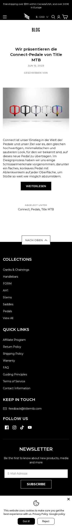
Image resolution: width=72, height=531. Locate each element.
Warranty (9, 360)
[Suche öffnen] (53, 17)
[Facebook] (7, 429)
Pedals (35, 209)
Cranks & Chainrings (16, 269)
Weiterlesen (36, 186)
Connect (24, 209)
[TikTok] (22, 429)
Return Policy (12, 346)
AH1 (5, 290)
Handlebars (10, 276)
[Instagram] (14, 429)
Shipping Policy (13, 353)
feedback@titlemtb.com (25, 408)
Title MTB (47, 209)
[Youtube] (30, 429)
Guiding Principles (15, 374)
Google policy (57, 514)
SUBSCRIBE (36, 484)
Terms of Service (14, 381)
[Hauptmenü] (5, 17)
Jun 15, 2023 (36, 65)
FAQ (6, 367)
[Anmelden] (59, 17)
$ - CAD (40, 16)
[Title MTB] (27, 16)
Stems (7, 297)
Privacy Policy (40, 514)
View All (8, 318)
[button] (36, 240)
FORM (7, 283)
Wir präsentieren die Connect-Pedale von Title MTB (36, 54)
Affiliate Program (14, 340)
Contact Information (16, 388)
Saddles (8, 304)
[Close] (68, 499)
